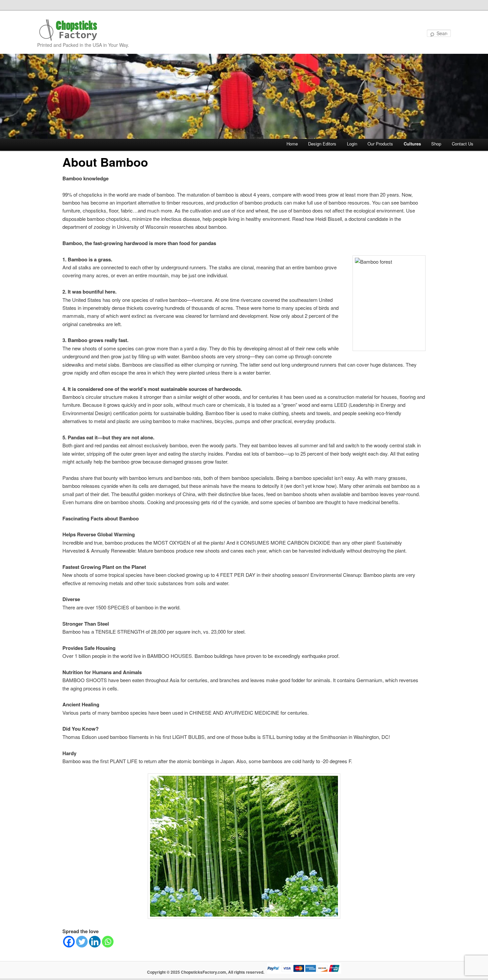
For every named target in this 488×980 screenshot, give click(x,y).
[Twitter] (82, 941)
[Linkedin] (95, 941)
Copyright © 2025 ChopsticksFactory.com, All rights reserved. (205, 972)
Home (292, 143)
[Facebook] (69, 941)
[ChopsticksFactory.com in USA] (68, 30)
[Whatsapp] (108, 941)
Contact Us (462, 143)
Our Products (380, 143)
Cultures (412, 143)
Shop (436, 143)
